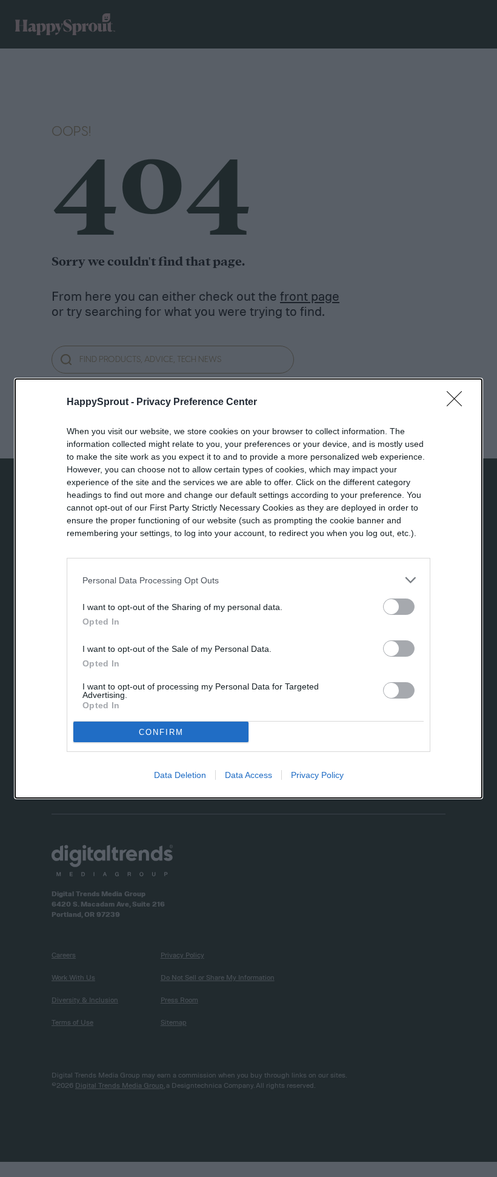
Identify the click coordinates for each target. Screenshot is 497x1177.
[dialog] (248, 588)
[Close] (458, 402)
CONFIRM (161, 732)
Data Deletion (180, 775)
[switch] (399, 607)
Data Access (248, 775)
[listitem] (248, 580)
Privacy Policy (317, 775)
